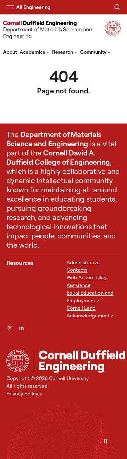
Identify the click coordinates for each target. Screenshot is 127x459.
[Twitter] (10, 327)
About (10, 52)
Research (64, 51)
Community (95, 51)
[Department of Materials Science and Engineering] (79, 361)
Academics (34, 51)
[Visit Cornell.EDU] (113, 33)
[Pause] (105, 442)
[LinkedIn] (21, 327)
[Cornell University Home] (17, 361)
